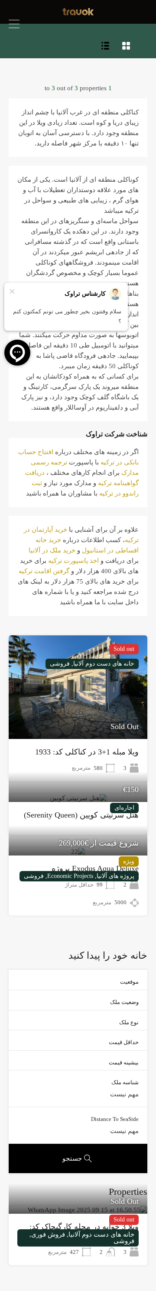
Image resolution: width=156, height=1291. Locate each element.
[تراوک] (78, 13)
